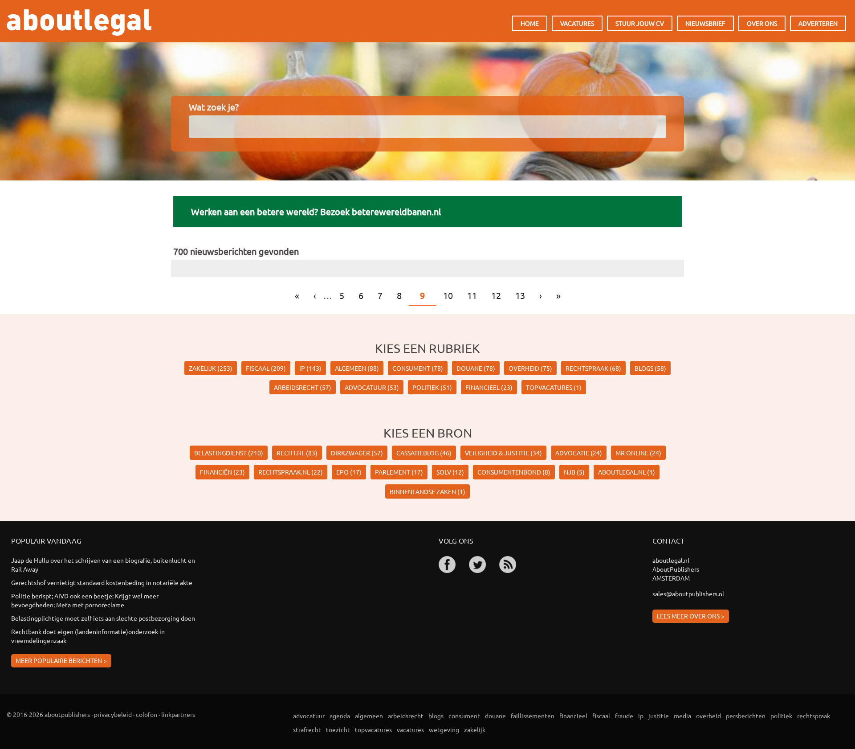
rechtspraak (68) (593, 368)
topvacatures (373, 729)
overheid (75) (530, 368)
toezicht (338, 729)
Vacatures (577, 23)
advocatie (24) (578, 453)
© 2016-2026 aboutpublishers (48, 714)
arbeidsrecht (405, 716)
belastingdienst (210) (228, 453)
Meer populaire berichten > (61, 660)
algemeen (369, 716)
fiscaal (601, 716)
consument (464, 716)
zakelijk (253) (210, 368)
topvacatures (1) (554, 387)
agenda (340, 716)
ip (640, 716)
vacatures (410, 729)
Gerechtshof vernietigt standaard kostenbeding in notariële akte (101, 582)
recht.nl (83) (297, 453)
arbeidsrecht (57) (302, 387)
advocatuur (309, 716)
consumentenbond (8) (513, 472)
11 (472, 295)
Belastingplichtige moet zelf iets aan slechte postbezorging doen (103, 618)
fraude (624, 716)
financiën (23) (222, 472)
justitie (658, 716)
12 (496, 295)
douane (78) (475, 368)
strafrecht (307, 729)
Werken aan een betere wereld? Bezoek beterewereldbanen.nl (316, 211)
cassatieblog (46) (424, 453)
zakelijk (474, 729)
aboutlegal (79, 22)
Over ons (762, 23)
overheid (708, 716)
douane (495, 716)
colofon (146, 714)
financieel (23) (489, 387)
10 (448, 295)
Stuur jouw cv (639, 23)
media (682, 716)
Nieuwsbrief (705, 23)
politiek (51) (432, 387)
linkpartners (178, 714)
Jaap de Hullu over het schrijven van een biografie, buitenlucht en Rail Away (103, 564)
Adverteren (818, 23)
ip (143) (310, 368)
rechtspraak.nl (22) (290, 472)
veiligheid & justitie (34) (503, 453)
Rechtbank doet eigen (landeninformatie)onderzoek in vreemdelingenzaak (88, 635)
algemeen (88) (357, 368)
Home (530, 23)
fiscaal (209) (266, 368)
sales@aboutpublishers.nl (688, 593)
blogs (436, 716)
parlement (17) (399, 472)
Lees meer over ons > (691, 616)
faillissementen (532, 716)
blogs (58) (650, 368)
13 (520, 295)
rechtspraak (813, 716)
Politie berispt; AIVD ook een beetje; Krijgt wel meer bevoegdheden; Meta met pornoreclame (85, 600)
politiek (781, 716)
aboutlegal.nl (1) (626, 472)
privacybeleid (113, 714)
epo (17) (349, 472)
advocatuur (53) (372, 387)
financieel (573, 716)
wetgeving (444, 729)
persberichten (745, 716)
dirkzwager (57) (357, 453)
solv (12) (450, 472)
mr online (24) (638, 453)
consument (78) (417, 368)
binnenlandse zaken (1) (427, 491)
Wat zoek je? (214, 106)
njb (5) (574, 472)
